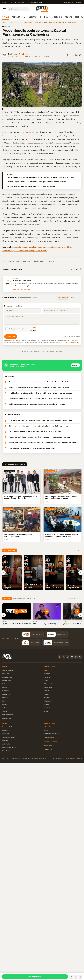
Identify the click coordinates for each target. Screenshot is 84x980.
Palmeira (47, 677)
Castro (46, 670)
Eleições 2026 (56, 17)
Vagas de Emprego (9, 737)
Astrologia (6, 744)
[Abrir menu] (4, 9)
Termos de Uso (49, 737)
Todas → (79, 550)
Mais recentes (63, 298)
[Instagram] (76, 269)
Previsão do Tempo (9, 727)
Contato (46, 730)
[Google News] (80, 657)
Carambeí (47, 673)
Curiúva (46, 704)
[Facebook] (72, 55)
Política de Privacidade (51, 734)
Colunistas (6, 708)
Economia (79, 17)
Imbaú (46, 711)
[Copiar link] (80, 55)
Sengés (46, 694)
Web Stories (6, 751)
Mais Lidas (6, 673)
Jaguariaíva (48, 687)
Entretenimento (8, 714)
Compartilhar (35, 976)
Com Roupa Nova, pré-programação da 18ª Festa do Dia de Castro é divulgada (40, 177)
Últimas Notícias (7, 670)
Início (4, 23)
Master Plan (48, 745)
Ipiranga (46, 697)
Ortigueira (47, 701)
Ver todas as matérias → (22, 289)
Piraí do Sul (47, 708)
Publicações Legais (9, 747)
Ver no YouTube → (75, 598)
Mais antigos (75, 298)
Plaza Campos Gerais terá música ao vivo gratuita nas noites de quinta (37, 182)
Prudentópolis (28, 132)
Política (44, 17)
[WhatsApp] (67, 55)
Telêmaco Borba (49, 684)
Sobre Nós (47, 727)
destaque (26, 261)
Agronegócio (6, 694)
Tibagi (46, 680)
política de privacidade (72, 342)
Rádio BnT (78, 2)
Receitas (5, 740)
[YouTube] (72, 657)
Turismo (5, 711)
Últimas (5, 17)
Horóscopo (6, 730)
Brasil (4, 701)
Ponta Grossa (18, 17)
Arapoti (46, 691)
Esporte (5, 697)
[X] (76, 55)
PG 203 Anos (32, 17)
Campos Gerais (69, 2)
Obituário (5, 734)
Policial (68, 17)
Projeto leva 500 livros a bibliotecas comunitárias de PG (31, 186)
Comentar (46, 56)
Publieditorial (6, 718)
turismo (51, 261)
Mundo (4, 704)
